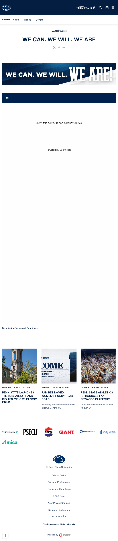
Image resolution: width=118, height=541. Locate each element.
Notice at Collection (59, 510)
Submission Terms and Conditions (20, 328)
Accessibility (59, 516)
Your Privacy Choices (59, 503)
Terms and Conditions (59, 489)
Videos (27, 20)
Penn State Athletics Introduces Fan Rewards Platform (97, 396)
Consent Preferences (59, 482)
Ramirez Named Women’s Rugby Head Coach (57, 396)
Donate (39, 20)
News (16, 20)
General (6, 387)
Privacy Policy (59, 475)
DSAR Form (59, 496)
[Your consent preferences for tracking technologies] (5, 536)
